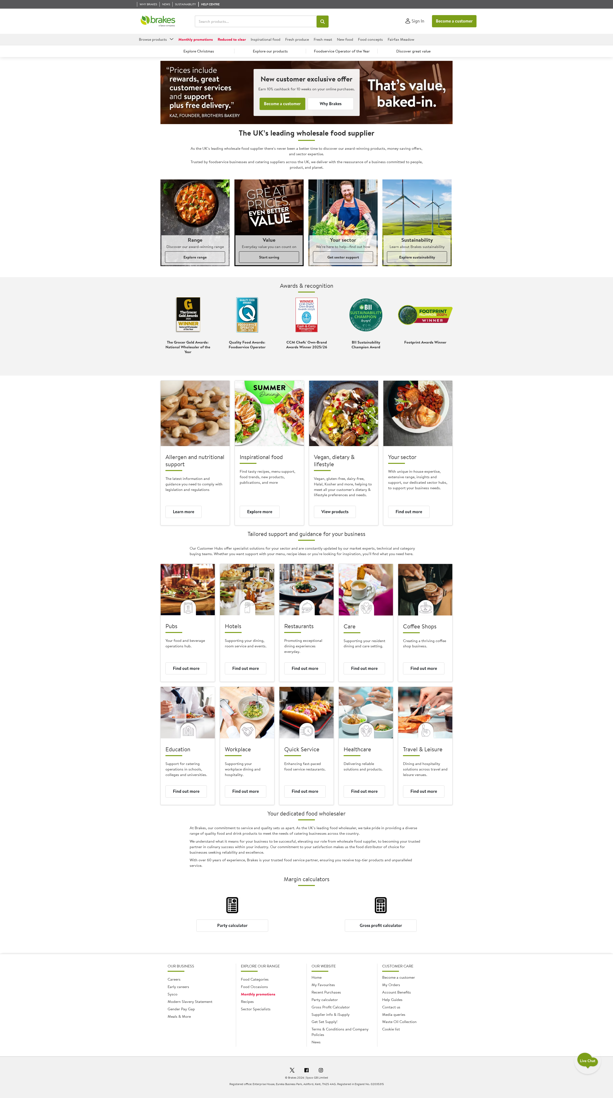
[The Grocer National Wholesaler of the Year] (187, 315)
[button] (323, 22)
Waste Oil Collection (399, 1021)
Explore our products (270, 51)
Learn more (183, 512)
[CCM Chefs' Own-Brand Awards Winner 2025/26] (306, 315)
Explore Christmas (198, 51)
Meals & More (179, 1016)
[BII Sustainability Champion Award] (366, 315)
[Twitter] (292, 1070)
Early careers (178, 986)
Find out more (409, 512)
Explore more (259, 512)
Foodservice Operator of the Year (342, 51)
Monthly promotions (258, 994)
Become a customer (454, 21)
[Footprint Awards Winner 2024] (425, 315)
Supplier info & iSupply (331, 1014)
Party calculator (232, 925)
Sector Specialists (256, 1009)
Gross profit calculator (381, 925)
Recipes (247, 1001)
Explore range (195, 257)
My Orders (391, 984)
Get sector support (343, 257)
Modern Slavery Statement (190, 1001)
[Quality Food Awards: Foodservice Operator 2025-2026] (247, 315)
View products (334, 512)
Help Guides (392, 999)
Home (317, 977)
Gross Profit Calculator (331, 1007)
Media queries (393, 1014)
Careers (174, 979)
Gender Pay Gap (181, 1009)
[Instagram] (321, 1070)
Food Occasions (254, 986)
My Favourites (323, 984)
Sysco (172, 994)
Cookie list (391, 1029)
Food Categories (255, 979)
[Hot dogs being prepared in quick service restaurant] (306, 712)
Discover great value (413, 51)
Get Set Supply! (324, 1021)
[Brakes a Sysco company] (157, 21)
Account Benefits (396, 992)
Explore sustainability (417, 257)
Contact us (391, 1007)
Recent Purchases (326, 992)
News (316, 1042)
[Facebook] (306, 1070)
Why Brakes (330, 104)
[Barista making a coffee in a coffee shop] (425, 589)
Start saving (269, 257)
